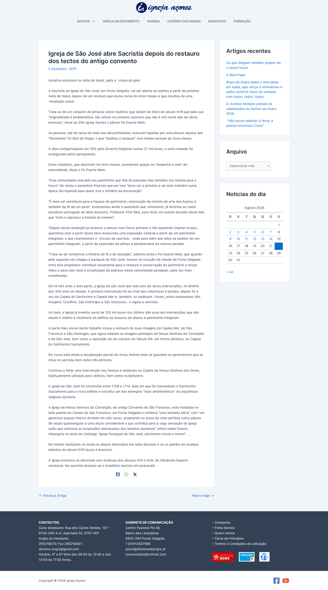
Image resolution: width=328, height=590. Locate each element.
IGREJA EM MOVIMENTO (121, 21)
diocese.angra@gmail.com (59, 549)
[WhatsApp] (126, 474)
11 (246, 239)
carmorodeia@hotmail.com (145, 554)
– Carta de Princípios (228, 538)
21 (270, 246)
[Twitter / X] (135, 474)
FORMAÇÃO (242, 21)
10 (238, 239)
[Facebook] (118, 474)
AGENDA (153, 21)
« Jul (229, 272)
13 (262, 239)
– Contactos (221, 522)
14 (271, 239)
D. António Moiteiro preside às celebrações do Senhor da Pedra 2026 (251, 108)
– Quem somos (223, 533)
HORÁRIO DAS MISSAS (184, 21)
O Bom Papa (235, 75)
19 (254, 246)
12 (254, 239)
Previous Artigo (52, 495)
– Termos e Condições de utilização (239, 544)
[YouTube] (285, 580)
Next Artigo (203, 495)
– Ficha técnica (223, 528)
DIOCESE (83, 21)
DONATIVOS (217, 21)
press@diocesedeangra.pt (145, 549)
